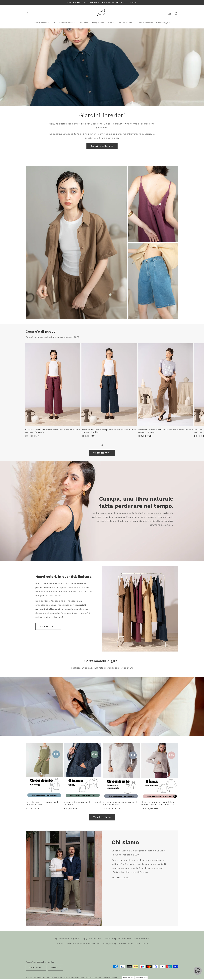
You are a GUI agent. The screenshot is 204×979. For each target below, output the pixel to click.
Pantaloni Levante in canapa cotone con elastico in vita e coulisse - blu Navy (109, 431)
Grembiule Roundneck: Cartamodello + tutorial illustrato (120, 803)
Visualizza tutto (102, 453)
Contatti (60, 943)
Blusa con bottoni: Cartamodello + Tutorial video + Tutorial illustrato (157, 803)
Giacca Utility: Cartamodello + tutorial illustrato (82, 803)
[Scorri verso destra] (108, 445)
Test (138, 943)
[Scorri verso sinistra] (96, 445)
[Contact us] (198, 971)
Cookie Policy (126, 943)
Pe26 (145, 943)
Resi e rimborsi (141, 938)
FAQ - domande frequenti (66, 938)
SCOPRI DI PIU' (48, 626)
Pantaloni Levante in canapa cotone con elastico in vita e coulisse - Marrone (165, 431)
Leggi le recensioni (91, 938)
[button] (29, 13)
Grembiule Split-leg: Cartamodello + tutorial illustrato (43, 803)
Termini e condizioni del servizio (83, 943)
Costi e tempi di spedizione (117, 938)
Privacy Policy (109, 943)
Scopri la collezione (102, 146)
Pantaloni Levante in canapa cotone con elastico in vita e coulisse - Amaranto (52, 431)
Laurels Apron (39, 977)
